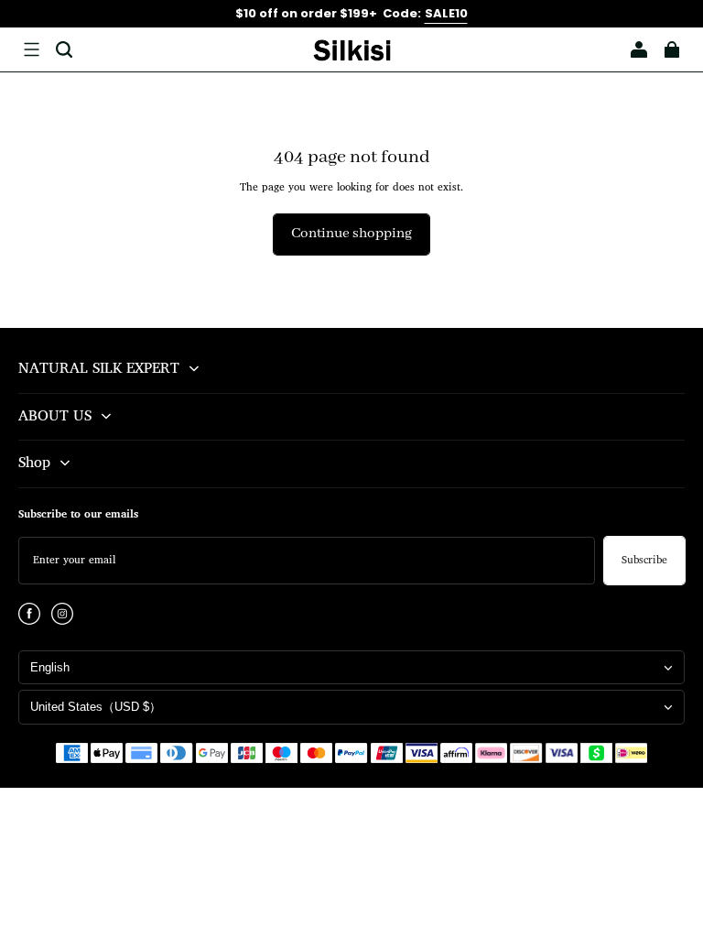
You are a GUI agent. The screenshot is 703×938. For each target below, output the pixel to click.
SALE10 (446, 13)
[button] (31, 49)
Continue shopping (351, 233)
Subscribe (644, 560)
